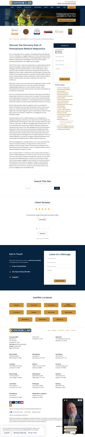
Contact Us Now (64, 79)
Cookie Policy (27, 412)
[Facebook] (10, 402)
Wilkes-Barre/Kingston (68, 305)
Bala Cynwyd (68, 312)
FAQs (64, 7)
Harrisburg (51, 312)
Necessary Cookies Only (20, 432)
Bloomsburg (25, 319)
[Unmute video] (64, 400)
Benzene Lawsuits (62, 112)
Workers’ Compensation (63, 88)
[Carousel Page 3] (42, 228)
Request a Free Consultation (66, 20)
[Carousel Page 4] (45, 228)
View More (42, 233)
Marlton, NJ (60, 319)
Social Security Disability (63, 89)
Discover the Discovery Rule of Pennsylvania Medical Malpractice (66, 122)
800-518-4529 (39, 164)
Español (58, 7)
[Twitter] (13, 402)
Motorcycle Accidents (63, 93)
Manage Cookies (36, 412)
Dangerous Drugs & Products (65, 99)
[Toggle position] (79, 400)
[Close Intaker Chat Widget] (81, 400)
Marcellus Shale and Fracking (64, 104)
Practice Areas (28, 7)
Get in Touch (16, 253)
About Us (19, 7)
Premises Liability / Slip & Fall (65, 96)
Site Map (67, 330)
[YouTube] (22, 402)
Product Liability (61, 107)
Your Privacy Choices (18, 412)
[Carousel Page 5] (48, 228)
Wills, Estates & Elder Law (64, 111)
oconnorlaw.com (22, 165)
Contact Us (71, 7)
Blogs (52, 7)
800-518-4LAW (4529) (67, 3)
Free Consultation (70, 1)
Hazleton (16, 305)
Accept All (6, 432)
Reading (34, 312)
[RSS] (10, 405)
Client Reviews (37, 7)
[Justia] (19, 402)
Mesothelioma (61, 106)
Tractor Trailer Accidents (63, 109)
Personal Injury (61, 91)
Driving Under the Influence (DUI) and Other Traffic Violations (64, 116)
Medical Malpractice (24, 39)
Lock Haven (16, 312)
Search (57, 188)
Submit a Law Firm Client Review (42, 238)
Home (12, 7)
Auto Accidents (61, 97)
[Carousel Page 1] (36, 228)
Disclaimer (54, 330)
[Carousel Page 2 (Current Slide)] (39, 228)
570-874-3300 (17, 346)
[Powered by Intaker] (75, 434)
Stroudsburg (51, 305)
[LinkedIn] (16, 402)
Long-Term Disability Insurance (65, 127)
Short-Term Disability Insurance (65, 126)
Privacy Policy (61, 330)
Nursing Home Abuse (62, 94)
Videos (45, 7)
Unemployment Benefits (63, 129)
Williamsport (42, 319)
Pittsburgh (34, 305)
